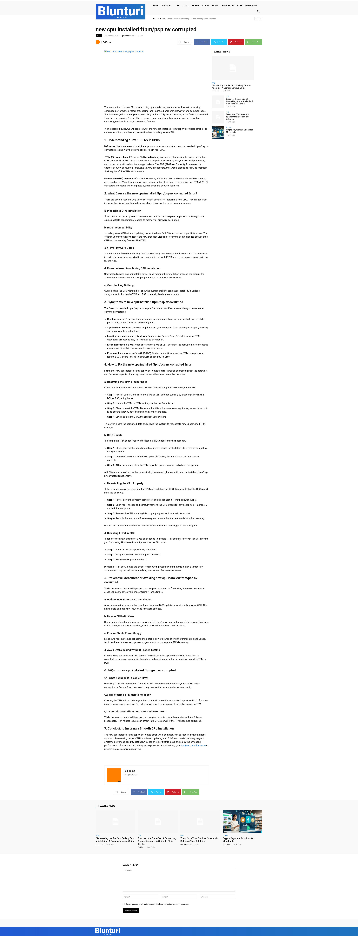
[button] (258, 11)
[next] (260, 18)
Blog (99, 36)
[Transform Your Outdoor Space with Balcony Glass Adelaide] (218, 117)
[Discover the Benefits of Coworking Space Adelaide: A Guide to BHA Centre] (218, 101)
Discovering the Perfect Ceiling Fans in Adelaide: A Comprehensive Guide (231, 86)
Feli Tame (107, 42)
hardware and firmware (193, 745)
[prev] (256, 18)
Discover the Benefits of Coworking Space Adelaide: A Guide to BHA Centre (239, 101)
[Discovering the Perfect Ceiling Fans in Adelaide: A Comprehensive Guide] (233, 68)
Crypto (228, 127)
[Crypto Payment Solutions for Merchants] (218, 132)
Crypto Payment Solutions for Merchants (183, 19)
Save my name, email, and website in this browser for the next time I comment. (157, 904)
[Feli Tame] (98, 42)
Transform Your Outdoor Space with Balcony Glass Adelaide (237, 116)
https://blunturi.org (130, 775)
